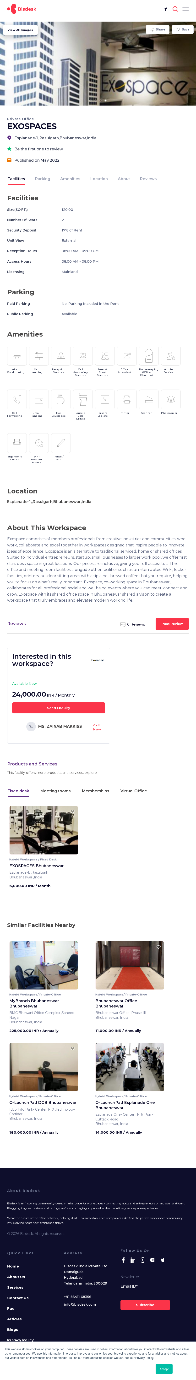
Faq (11, 1308)
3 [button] (101, 100)
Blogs (12, 1329)
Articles (14, 1319)
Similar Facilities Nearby (41, 925)
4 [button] (106, 100)
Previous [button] (17, 832)
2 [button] (96, 100)
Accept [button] (164, 1369)
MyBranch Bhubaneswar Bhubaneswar (34, 1003)
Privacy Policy (20, 1340)
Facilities (16, 179)
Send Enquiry (58, 708)
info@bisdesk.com (80, 1304)
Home (13, 1266)
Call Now (97, 727)
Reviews (148, 179)
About (124, 179)
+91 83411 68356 (77, 1297)
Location (99, 179)
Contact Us (18, 1298)
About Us (16, 1276)
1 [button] (91, 100)
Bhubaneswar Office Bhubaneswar (116, 1003)
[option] (98, 64)
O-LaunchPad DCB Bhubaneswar (42, 1102)
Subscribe (145, 1305)
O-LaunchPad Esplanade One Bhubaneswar (125, 1105)
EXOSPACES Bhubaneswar (36, 865)
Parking (42, 179)
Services (15, 1287)
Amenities (70, 179)
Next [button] (70, 832)
